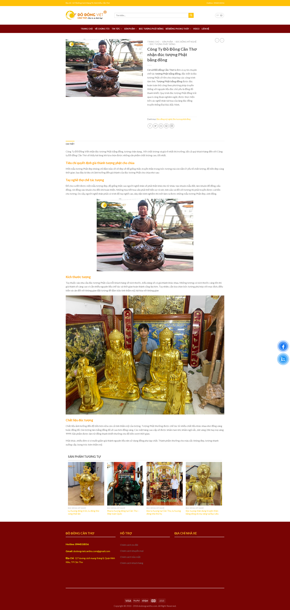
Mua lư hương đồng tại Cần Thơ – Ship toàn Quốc (123, 512)
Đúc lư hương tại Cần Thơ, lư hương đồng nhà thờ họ (164, 512)
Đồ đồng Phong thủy (177, 29)
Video (196, 29)
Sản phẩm (129, 29)
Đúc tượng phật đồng (151, 29)
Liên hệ (205, 29)
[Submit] (191, 15)
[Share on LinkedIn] (171, 125)
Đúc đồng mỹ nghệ (186, 42)
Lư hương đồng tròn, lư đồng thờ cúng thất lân (83, 512)
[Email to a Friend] (160, 125)
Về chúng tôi (102, 29)
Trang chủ (87, 29)
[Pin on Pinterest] (166, 125)
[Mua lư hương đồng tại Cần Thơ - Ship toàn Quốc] (125, 484)
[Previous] (73, 484)
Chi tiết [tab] (70, 144)
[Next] (216, 484)
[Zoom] (70, 93)
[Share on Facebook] (150, 125)
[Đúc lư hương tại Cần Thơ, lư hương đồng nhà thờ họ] (165, 484)
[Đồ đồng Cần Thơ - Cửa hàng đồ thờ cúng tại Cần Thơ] (88, 15)
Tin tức (116, 29)
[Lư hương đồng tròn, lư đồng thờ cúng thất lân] (86, 484)
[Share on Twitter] (155, 125)
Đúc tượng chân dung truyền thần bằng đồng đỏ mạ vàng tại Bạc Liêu (202, 512)
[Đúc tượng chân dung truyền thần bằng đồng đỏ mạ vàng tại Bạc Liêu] (204, 484)
